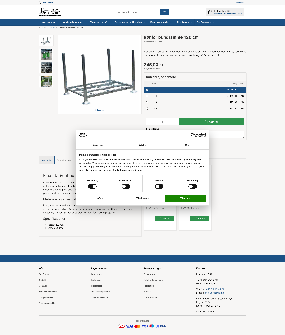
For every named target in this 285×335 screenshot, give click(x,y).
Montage (43, 286)
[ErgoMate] (50, 12)
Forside (51, 28)
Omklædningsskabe (100, 291)
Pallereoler (96, 280)
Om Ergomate (45, 274)
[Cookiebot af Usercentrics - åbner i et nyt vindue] (193, 135)
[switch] (126, 186)
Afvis (100, 198)
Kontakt (42, 280)
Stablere (148, 291)
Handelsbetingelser (48, 291)
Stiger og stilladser (100, 297)
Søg (164, 12)
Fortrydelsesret (46, 297)
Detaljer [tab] (142, 145)
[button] (50, 22)
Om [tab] (187, 145)
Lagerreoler (96, 274)
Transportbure (150, 297)
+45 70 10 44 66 (215, 289)
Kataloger (240, 2)
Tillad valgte (142, 198)
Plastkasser (96, 286)
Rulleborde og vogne (153, 280)
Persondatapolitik (47, 303)
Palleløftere (149, 286)
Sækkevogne (150, 274)
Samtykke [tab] (98, 145)
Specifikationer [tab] (64, 160)
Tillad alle (185, 198)
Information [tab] (46, 160)
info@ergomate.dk (215, 292)
